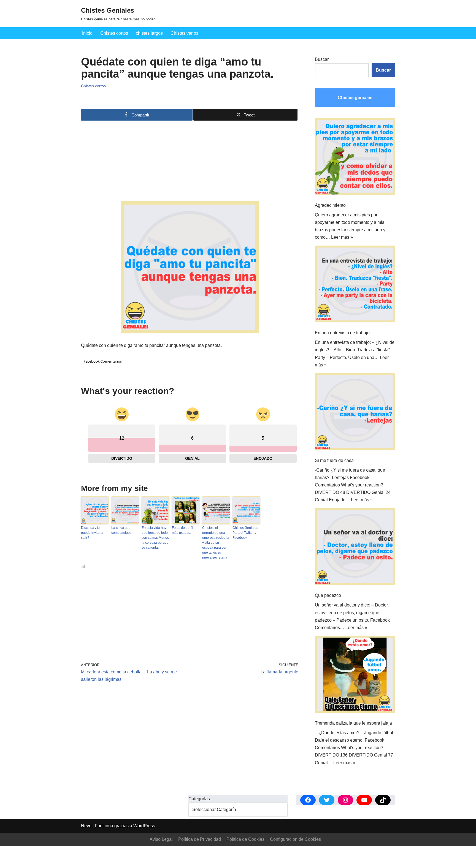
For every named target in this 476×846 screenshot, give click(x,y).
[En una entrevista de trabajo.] (355, 285)
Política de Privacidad (199, 839)
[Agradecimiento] (355, 157)
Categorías (199, 798)
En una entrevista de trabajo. (343, 332)
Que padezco (328, 595)
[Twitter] (326, 800)
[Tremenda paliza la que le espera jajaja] (355, 675)
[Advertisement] (189, 162)
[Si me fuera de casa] (355, 412)
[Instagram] (345, 800)
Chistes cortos (114, 33)
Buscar (322, 59)
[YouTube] (364, 800)
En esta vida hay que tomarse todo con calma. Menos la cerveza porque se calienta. (155, 538)
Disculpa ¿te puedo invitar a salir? (92, 533)
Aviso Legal (161, 839)
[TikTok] (383, 800)
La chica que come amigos (121, 530)
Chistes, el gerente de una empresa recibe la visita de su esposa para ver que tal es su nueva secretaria (215, 542)
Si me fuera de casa (334, 460)
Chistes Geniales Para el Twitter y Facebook (245, 533)
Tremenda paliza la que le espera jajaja (353, 723)
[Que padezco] (355, 547)
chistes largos (149, 33)
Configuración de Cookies (295, 839)
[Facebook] (308, 800)
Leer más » (342, 237)
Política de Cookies (245, 839)
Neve (86, 825)
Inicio (87, 33)
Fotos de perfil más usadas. (182, 530)
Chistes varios (184, 33)
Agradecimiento (330, 205)
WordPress (144, 825)
